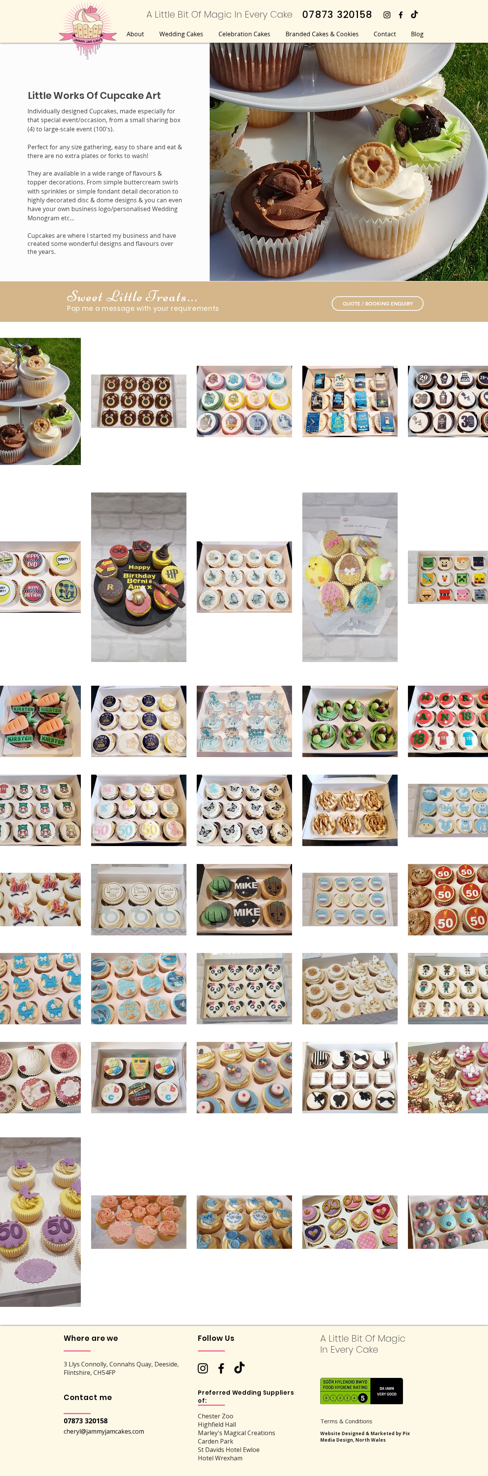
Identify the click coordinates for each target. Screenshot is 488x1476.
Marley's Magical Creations (236, 1433)
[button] (135, 34)
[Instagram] (387, 14)
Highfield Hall (217, 1424)
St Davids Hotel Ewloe (229, 1449)
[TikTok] (414, 14)
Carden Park (215, 1441)
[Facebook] (400, 14)
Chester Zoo (215, 1416)
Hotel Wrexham (220, 1458)
